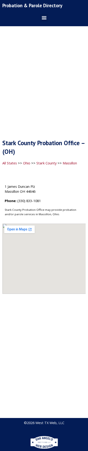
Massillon (70, 163)
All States (9, 163)
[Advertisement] (44, 84)
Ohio (26, 163)
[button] (44, 18)
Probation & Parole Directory (32, 5)
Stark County (46, 163)
